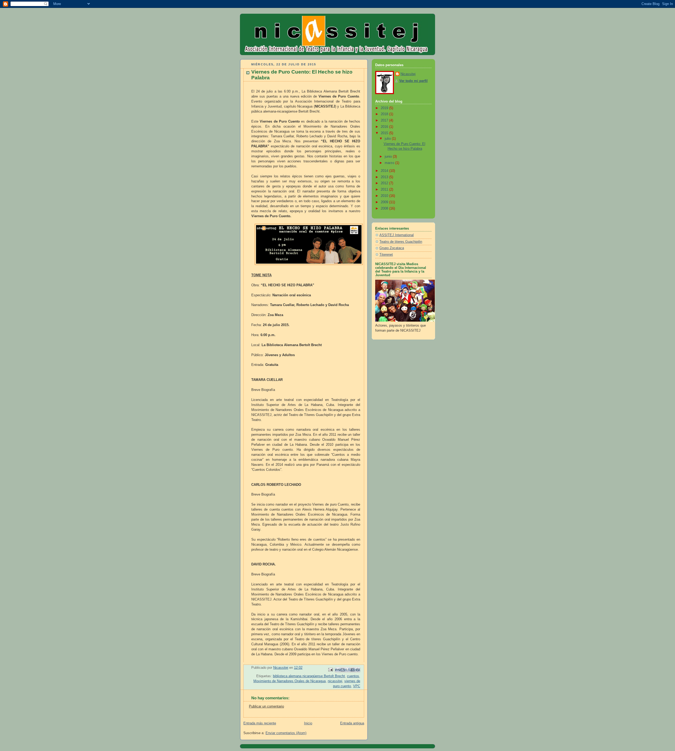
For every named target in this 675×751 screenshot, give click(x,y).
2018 (385, 114)
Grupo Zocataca (391, 248)
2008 (385, 208)
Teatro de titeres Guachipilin (400, 242)
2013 (385, 177)
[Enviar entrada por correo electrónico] (330, 669)
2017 (385, 120)
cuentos (353, 676)
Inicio (308, 723)
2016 (385, 127)
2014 (385, 171)
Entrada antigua (352, 723)
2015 (385, 133)
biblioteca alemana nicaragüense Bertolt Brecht (309, 676)
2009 (385, 202)
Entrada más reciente (259, 723)
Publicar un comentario (266, 706)
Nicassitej (408, 74)
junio (389, 156)
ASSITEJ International (396, 235)
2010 (385, 196)
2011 (385, 189)
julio (388, 138)
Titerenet (386, 254)
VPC (356, 686)
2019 (385, 108)
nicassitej (335, 681)
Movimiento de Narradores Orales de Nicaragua (289, 681)
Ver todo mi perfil (413, 81)
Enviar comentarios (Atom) (286, 733)
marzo (390, 163)
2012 (385, 183)
